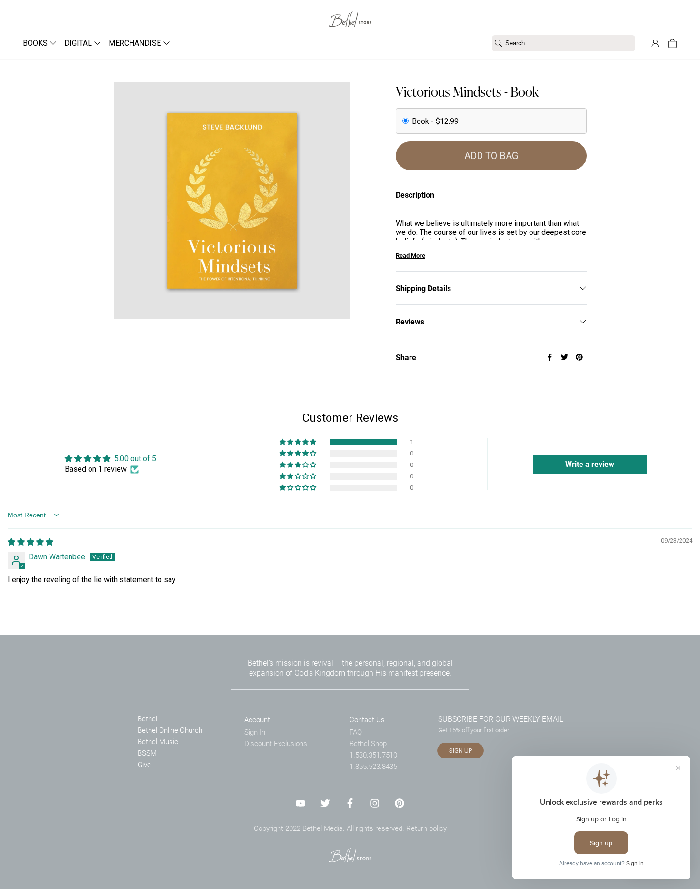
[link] (350, 13)
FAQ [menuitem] (356, 732)
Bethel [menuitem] (147, 718)
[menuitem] (35, 43)
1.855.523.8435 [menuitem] (373, 766)
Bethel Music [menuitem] (158, 741)
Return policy (426, 828)
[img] (30, 541)
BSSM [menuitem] (147, 753)
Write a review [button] (589, 464)
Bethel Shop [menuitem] (368, 743)
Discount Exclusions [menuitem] (275, 743)
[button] (299, 442)
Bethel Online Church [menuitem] (170, 730)
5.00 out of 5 (135, 458)
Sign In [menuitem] (254, 732)
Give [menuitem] (144, 764)
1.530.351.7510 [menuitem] (373, 754)
